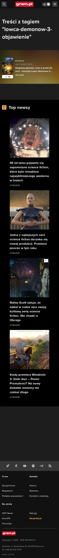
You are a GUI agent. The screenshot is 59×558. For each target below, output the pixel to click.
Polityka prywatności (12, 496)
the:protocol (36, 518)
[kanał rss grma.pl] (50, 466)
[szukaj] (4, 4)
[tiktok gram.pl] (8, 466)
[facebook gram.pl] (17, 466)
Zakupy (33, 513)
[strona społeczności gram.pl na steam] (42, 466)
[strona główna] (24, 4)
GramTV (6, 518)
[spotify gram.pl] (34, 466)
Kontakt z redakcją (39, 496)
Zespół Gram (8, 485)
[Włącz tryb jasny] (46, 4)
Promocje (7, 523)
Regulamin (7, 490)
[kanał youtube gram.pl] (25, 466)
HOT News (7, 513)
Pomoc (33, 485)
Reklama (34, 490)
